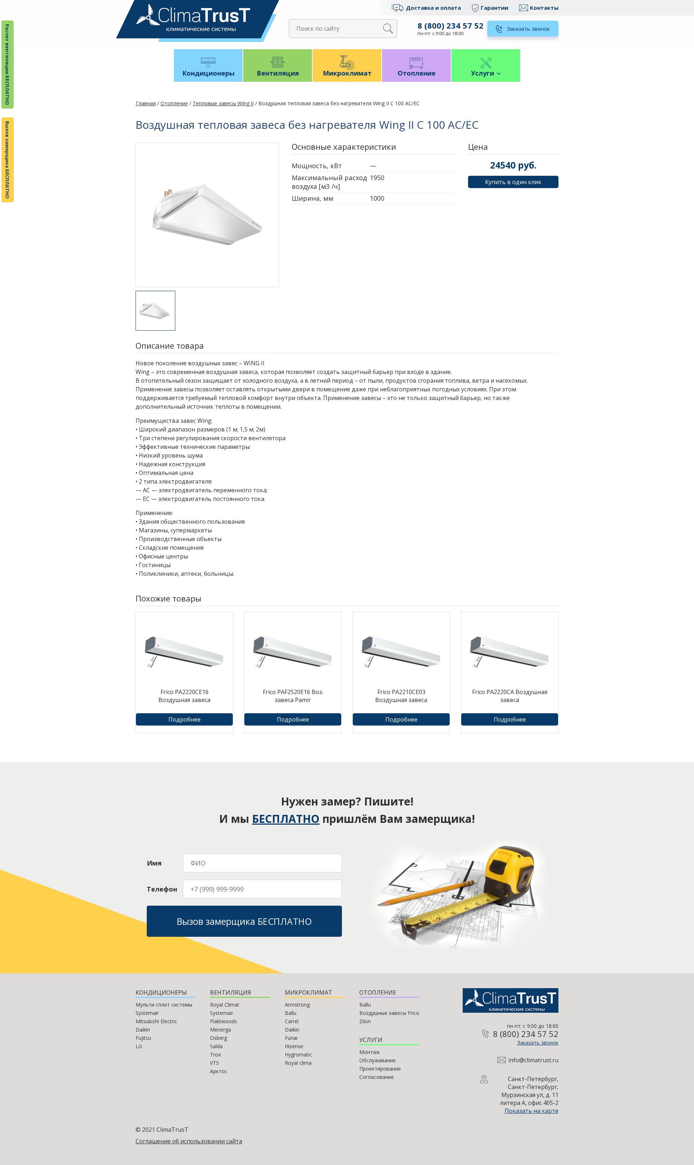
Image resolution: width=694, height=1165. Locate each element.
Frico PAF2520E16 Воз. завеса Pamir (293, 696)
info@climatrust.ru (533, 1060)
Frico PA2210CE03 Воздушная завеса (401, 696)
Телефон (162, 889)
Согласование (376, 1076)
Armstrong (297, 1004)
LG (139, 1046)
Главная (146, 103)
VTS (214, 1062)
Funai (291, 1037)
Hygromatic (298, 1054)
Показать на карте (531, 1111)
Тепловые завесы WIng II (223, 103)
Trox (215, 1054)
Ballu (290, 1012)
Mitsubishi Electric (156, 1021)
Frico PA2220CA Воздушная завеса (509, 696)
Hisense (294, 1046)
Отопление (417, 73)
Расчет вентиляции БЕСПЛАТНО (7, 64)
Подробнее (184, 719)
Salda (216, 1046)
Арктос (218, 1071)
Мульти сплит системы (164, 1004)
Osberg (218, 1037)
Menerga (220, 1029)
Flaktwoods (223, 1021)
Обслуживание (377, 1060)
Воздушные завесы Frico (389, 1012)
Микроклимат (347, 73)
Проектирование (380, 1068)
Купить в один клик (513, 182)
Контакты (544, 7)
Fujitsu (143, 1037)
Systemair (147, 1012)
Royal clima (298, 1062)
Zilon (365, 1021)
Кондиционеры (208, 73)
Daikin (143, 1029)
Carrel (292, 1021)
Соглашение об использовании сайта (189, 1141)
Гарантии (494, 7)
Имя (154, 863)
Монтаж (369, 1052)
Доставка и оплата (433, 7)
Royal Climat (224, 1004)
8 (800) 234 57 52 (450, 25)
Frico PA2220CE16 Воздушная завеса (184, 696)
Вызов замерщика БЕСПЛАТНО (7, 160)
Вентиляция (278, 73)
